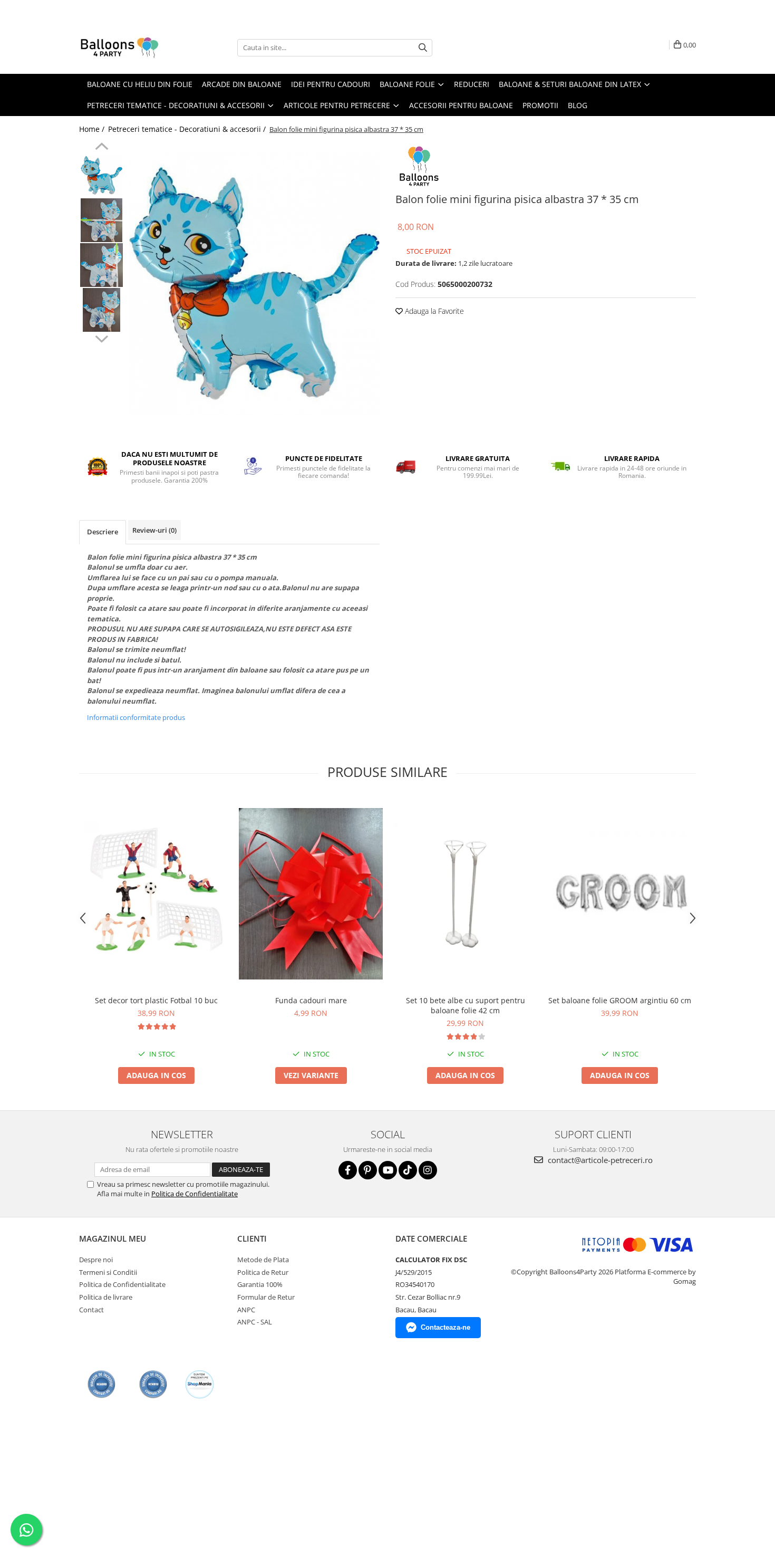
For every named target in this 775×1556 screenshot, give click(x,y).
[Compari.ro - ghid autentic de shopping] (101, 1384)
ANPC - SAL (254, 1322)
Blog (577, 105)
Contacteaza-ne (445, 1327)
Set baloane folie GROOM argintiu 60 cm (619, 1000)
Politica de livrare (105, 1297)
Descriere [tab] (102, 531)
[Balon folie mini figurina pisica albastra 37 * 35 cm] (254, 283)
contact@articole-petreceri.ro (599, 1160)
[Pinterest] (368, 1170)
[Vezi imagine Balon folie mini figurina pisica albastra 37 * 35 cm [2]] (101, 265)
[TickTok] (408, 1170)
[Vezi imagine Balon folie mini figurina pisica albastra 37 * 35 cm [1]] (101, 220)
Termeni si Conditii (108, 1272)
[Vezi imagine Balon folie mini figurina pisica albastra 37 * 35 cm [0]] (101, 175)
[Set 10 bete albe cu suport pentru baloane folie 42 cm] (465, 894)
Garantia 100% (260, 1284)
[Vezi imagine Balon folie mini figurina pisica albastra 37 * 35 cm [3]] (101, 310)
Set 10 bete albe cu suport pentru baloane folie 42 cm (465, 1005)
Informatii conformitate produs (136, 717)
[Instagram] (428, 1170)
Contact (91, 1309)
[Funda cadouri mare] (311, 893)
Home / (92, 129)
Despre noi (96, 1259)
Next (101, 337)
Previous (101, 147)
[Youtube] (388, 1170)
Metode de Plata (263, 1259)
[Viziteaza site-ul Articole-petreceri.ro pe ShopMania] (199, 1384)
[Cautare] (422, 47)
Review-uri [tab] (154, 530)
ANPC (246, 1309)
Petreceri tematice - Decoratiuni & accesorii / (188, 129)
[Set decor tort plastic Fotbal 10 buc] (156, 894)
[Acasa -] (132, 47)
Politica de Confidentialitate (194, 1193)
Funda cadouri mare (311, 1000)
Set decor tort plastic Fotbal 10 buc (156, 1000)
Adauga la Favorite (433, 311)
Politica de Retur (262, 1272)
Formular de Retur (266, 1297)
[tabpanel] (254, 283)
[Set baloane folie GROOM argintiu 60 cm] (620, 894)
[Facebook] (347, 1170)
